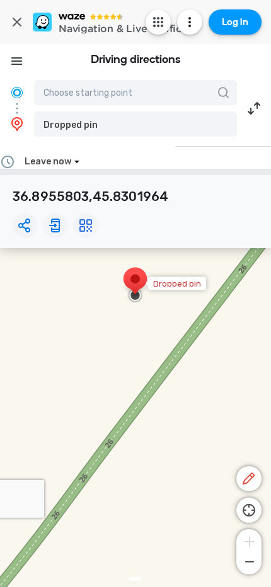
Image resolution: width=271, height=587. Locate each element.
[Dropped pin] (135, 285)
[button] (135, 124)
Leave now (48, 161)
